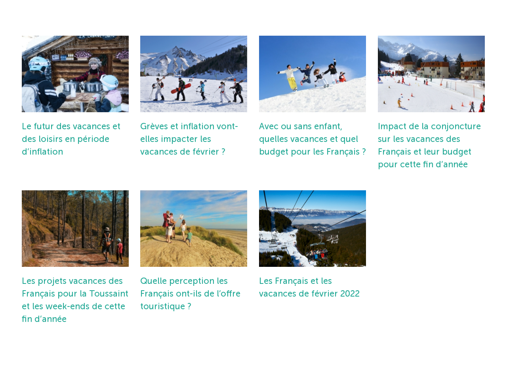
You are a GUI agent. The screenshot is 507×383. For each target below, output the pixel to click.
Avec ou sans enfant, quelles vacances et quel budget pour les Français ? (312, 139)
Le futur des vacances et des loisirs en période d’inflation (71, 139)
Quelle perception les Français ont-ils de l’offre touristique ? (190, 294)
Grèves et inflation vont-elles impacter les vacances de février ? (189, 139)
